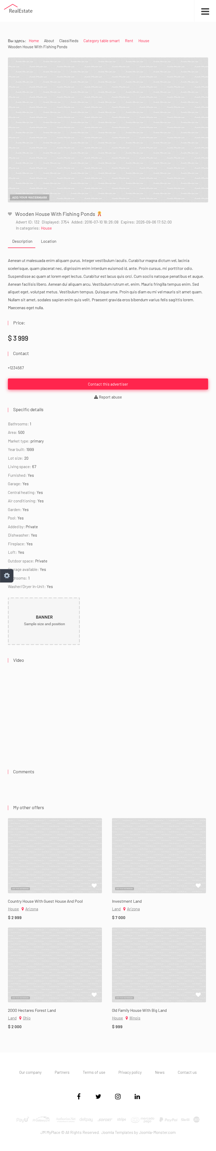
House (46, 228)
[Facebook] (78, 1097)
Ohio (27, 1018)
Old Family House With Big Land (139, 1010)
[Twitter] (98, 1097)
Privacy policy (130, 1072)
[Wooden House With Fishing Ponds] (108, 129)
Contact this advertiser (108, 384)
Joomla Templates (117, 1132)
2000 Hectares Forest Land (32, 1010)
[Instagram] (117, 1097)
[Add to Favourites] (10, 214)
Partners (62, 1072)
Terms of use (94, 1072)
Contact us (187, 1072)
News (160, 1072)
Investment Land (127, 901)
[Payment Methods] (108, 1119)
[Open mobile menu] (205, 11)
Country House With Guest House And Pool (45, 901)
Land (116, 908)
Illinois (134, 1018)
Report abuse (110, 397)
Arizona (31, 908)
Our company (30, 1072)
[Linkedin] (137, 1097)
